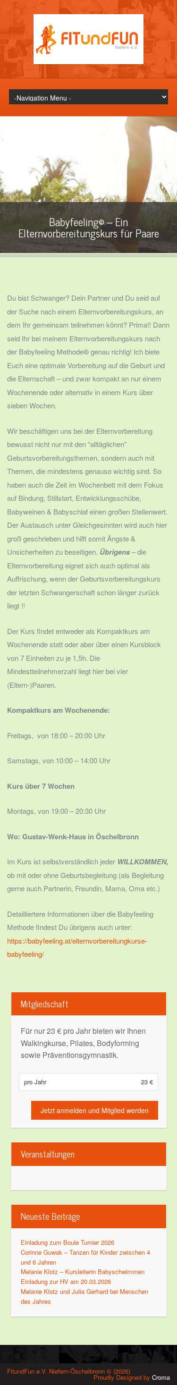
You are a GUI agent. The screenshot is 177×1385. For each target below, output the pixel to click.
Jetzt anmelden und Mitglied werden (95, 1110)
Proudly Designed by (131, 1377)
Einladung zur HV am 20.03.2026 (66, 1281)
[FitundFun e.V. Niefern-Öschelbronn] (88, 61)
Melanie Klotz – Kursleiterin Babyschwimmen (82, 1271)
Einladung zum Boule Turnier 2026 (67, 1242)
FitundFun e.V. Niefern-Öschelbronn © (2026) (68, 1371)
